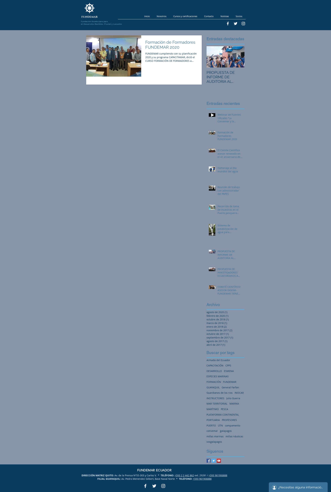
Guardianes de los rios (220, 392)
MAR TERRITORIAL (217, 403)
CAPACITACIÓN (215, 365)
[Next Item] (238, 57)
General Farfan (230, 387)
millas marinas (215, 436)
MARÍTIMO (213, 409)
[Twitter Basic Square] (214, 461)
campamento (232, 425)
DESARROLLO (214, 371)
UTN (220, 425)
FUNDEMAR (229, 381)
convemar (212, 430)
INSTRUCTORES (215, 398)
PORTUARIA (213, 420)
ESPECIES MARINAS (218, 376)
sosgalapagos (214, 441)
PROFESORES (229, 420)
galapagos (226, 430)
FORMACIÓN (214, 381)
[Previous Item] (212, 57)
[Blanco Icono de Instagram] (243, 23)
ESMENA (229, 371)
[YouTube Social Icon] (219, 461)
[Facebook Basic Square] (208, 461)
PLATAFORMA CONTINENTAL (223, 414)
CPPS (228, 365)
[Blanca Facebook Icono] (227, 23)
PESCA (224, 409)
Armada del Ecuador (218, 360)
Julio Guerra (233, 398)
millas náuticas (234, 436)
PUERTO (211, 425)
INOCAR (239, 392)
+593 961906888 (218, 475)
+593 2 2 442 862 (184, 475)
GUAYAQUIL (213, 387)
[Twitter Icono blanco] (235, 23)
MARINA (234, 403)
